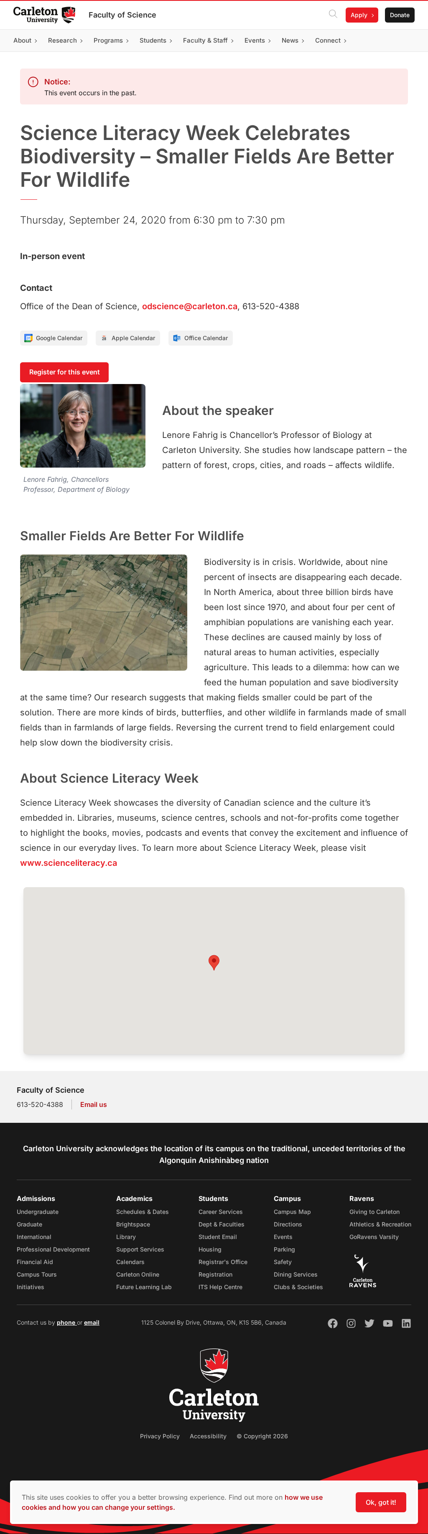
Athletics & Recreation (380, 1224)
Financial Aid (35, 1261)
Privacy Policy (160, 1436)
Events (283, 1236)
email (91, 1322)
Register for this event (64, 372)
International (34, 1236)
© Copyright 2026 (262, 1436)
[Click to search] (333, 15)
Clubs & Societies (298, 1286)
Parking (284, 1249)
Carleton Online (137, 1274)
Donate (400, 14)
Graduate (29, 1224)
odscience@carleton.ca (189, 306)
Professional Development (53, 1249)
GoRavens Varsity (374, 1236)
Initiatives (30, 1286)
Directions (288, 1224)
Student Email (218, 1236)
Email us (93, 1104)
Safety (283, 1261)
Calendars (130, 1261)
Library (126, 1236)
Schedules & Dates (142, 1211)
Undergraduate (38, 1211)
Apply (359, 14)
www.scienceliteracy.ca (68, 863)
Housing (210, 1249)
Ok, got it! (381, 1502)
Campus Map (292, 1211)
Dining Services (296, 1274)
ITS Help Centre (220, 1286)
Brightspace (133, 1224)
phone (67, 1322)
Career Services (221, 1211)
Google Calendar (59, 337)
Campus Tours (37, 1274)
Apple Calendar (133, 337)
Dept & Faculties (222, 1224)
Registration (215, 1274)
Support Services (140, 1249)
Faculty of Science (122, 14)
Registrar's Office (223, 1261)
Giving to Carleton (374, 1211)
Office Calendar (206, 337)
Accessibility (208, 1436)
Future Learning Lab (144, 1286)
